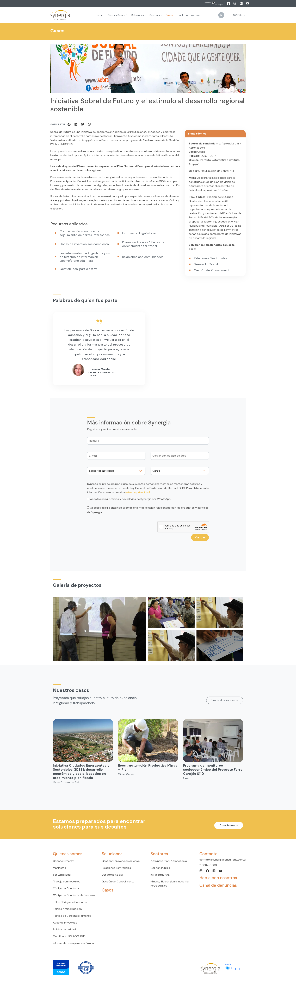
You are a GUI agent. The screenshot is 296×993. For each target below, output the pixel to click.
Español (237, 15)
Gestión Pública (160, 868)
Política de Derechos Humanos (72, 916)
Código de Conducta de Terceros (74, 895)
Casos (107, 890)
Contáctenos (228, 825)
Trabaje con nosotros (66, 881)
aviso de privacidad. (137, 492)
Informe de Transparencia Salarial (73, 943)
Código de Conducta (66, 888)
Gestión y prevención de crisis (121, 861)
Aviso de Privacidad (65, 922)
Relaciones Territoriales (116, 868)
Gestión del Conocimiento (118, 881)
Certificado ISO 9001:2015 (69, 936)
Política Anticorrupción (67, 909)
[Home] (60, 15)
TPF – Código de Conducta (70, 902)
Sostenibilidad (62, 874)
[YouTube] (247, 3)
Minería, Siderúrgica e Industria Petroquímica (170, 883)
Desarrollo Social (112, 874)
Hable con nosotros (218, 877)
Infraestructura (160, 874)
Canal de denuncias (218, 885)
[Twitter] (83, 124)
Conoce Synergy (63, 861)
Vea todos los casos (225, 700)
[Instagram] (235, 3)
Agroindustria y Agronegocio (169, 861)
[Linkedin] (241, 3)
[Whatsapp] (89, 124)
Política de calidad (64, 929)
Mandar (200, 537)
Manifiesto (59, 868)
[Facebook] (229, 3)
